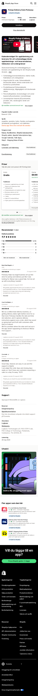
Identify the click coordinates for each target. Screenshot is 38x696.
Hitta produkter (7, 589)
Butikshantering (7, 610)
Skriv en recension (9, 257)
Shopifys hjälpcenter (9, 627)
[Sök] (31, 3)
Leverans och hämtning (10, 147)
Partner (22, 642)
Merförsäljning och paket (26, 598)
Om (21, 627)
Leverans (23, 610)
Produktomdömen (26, 593)
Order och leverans (9, 597)
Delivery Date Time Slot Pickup (18, 520)
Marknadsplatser (26, 589)
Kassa (4, 133)
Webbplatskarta (7, 685)
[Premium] (20, 212)
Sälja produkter (7, 593)
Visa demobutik (19, 30)
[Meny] (35, 3)
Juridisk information (27, 650)
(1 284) (23, 20)
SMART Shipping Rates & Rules (18, 531)
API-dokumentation (9, 631)
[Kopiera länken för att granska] (13, 265)
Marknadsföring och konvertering (9, 605)
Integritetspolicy (8, 408)
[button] (19, 512)
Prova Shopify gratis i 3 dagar (19, 561)
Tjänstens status (26, 654)
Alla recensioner (24, 257)
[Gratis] (17, 212)
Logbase (32, 20)
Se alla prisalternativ (8, 222)
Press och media (26, 639)
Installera (19, 25)
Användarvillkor (7, 675)
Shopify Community (9, 635)
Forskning (5, 639)
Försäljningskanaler (9, 585)
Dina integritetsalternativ (11, 690)
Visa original (29, 105)
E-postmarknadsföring (28, 602)
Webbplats (6, 426)
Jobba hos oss (25, 631)
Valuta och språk (26, 614)
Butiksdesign (6, 600)
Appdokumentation (9, 411)
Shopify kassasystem (24, 133)
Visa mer (5, 295)
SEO (21, 606)
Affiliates (23, 646)
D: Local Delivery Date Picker (17, 508)
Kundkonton (11, 133)
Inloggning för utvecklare (11, 670)
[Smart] (19, 212)
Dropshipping (24, 585)
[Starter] (18, 212)
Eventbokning (7, 154)
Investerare (24, 635)
